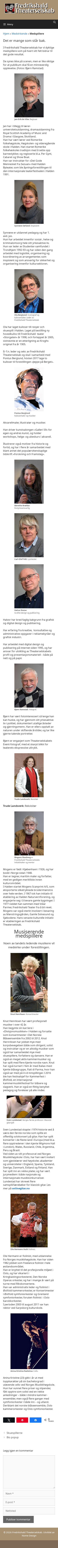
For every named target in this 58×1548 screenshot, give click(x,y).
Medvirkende (19, 33)
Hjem (6, 33)
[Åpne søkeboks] (54, 22)
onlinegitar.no (21, 1188)
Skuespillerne (14, 1433)
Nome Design (29, 1535)
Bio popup (13, 1437)
